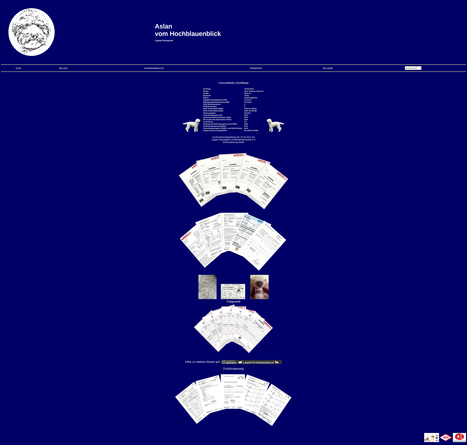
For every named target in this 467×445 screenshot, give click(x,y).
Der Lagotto (328, 68)
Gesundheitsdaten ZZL (154, 68)
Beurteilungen (256, 68)
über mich (63, 68)
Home (18, 68)
